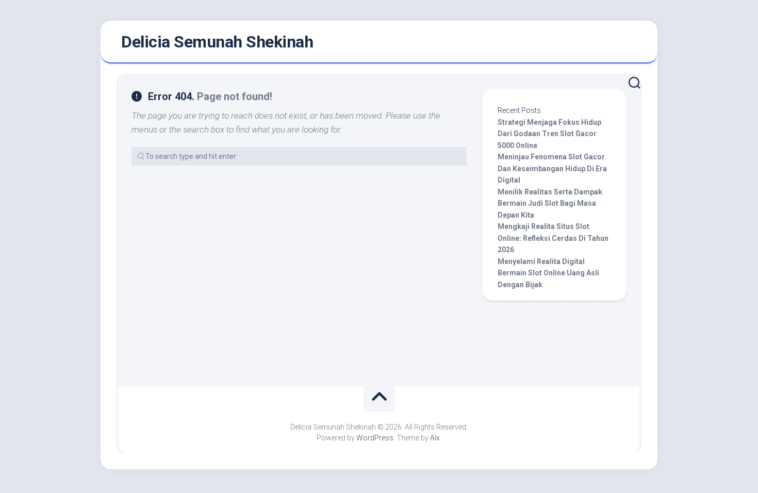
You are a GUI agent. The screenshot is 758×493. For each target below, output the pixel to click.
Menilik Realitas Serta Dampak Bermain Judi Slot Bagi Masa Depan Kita (550, 203)
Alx (435, 438)
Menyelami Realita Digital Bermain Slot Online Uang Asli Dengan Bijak (548, 273)
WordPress (374, 438)
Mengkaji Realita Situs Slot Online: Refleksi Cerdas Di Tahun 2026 (553, 238)
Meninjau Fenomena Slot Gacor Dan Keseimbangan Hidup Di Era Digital (552, 168)
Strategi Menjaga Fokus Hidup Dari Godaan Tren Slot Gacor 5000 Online (549, 134)
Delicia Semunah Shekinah (217, 42)
